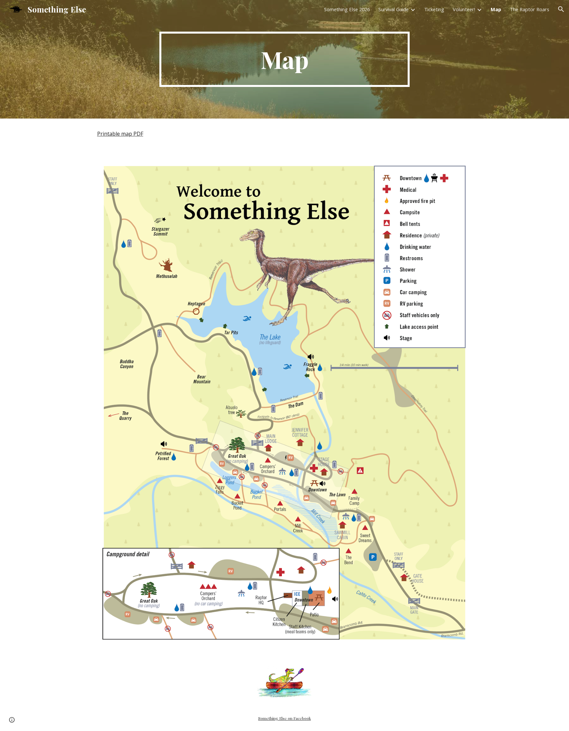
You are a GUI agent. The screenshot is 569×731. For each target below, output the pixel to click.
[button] (561, 9)
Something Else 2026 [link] (347, 9)
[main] (284, 59)
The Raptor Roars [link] (529, 9)
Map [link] (496, 9)
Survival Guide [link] (393, 9)
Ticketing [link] (434, 9)
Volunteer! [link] (464, 9)
